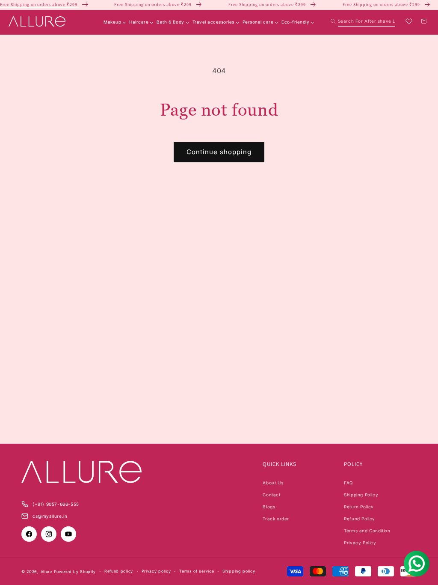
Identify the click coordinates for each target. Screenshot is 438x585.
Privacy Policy (360, 542)
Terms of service (196, 571)
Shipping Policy (361, 494)
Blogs (269, 506)
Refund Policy (359, 518)
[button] (362, 21)
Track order (276, 518)
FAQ (348, 482)
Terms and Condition (367, 530)
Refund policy (118, 571)
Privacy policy (156, 571)
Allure (46, 571)
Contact (271, 494)
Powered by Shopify (75, 571)
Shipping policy (238, 571)
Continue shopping (219, 152)
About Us (273, 482)
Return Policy (359, 506)
